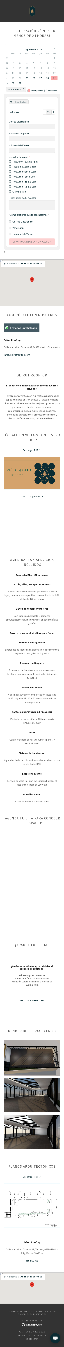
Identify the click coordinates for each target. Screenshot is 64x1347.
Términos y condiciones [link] (32, 1335)
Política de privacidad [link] (32, 1332)
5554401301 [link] (32, 1260)
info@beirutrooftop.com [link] (17, 354)
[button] (7, 11)
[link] (32, 11)
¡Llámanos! (32, 1000)
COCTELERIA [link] (32, 1339)
